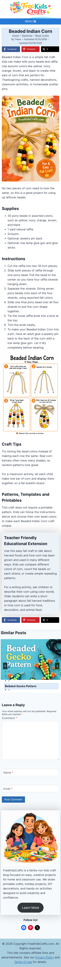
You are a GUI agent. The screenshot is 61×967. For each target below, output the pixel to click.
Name (8, 772)
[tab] (9, 667)
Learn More (30, 907)
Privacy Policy (44, 957)
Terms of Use (23, 962)
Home (15, 35)
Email (8, 788)
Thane (17, 39)
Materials (27, 35)
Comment (9, 718)
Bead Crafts (42, 35)
